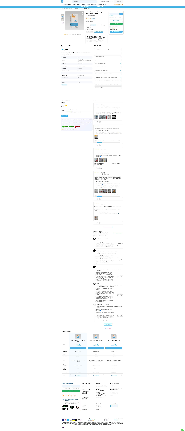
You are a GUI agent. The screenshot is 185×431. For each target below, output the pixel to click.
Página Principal (63, 8)
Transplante (88, 4)
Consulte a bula (64, 84)
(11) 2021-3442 (67, 388)
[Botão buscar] (96, 1)
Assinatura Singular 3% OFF (119, 4)
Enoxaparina (78, 4)
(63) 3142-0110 (76, 388)
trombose (81, 8)
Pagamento (98, 409)
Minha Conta (98, 405)
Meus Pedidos (98, 406)
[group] (62, 15)
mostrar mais (108, 324)
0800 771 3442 (71, 386)
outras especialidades (70, 8)
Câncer (74, 4)
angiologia (76, 8)
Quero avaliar (64, 115)
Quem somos (84, 405)
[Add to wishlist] (110, 1)
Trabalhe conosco (84, 409)
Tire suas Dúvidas (114, 405)
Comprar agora (78, 348)
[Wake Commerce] (63, 427)
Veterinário (104, 4)
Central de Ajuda (98, 410)
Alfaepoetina (83, 4)
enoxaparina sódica (87, 8)
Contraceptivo (100, 4)
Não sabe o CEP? (112, 15)
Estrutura (83, 406)
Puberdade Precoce (93, 4)
